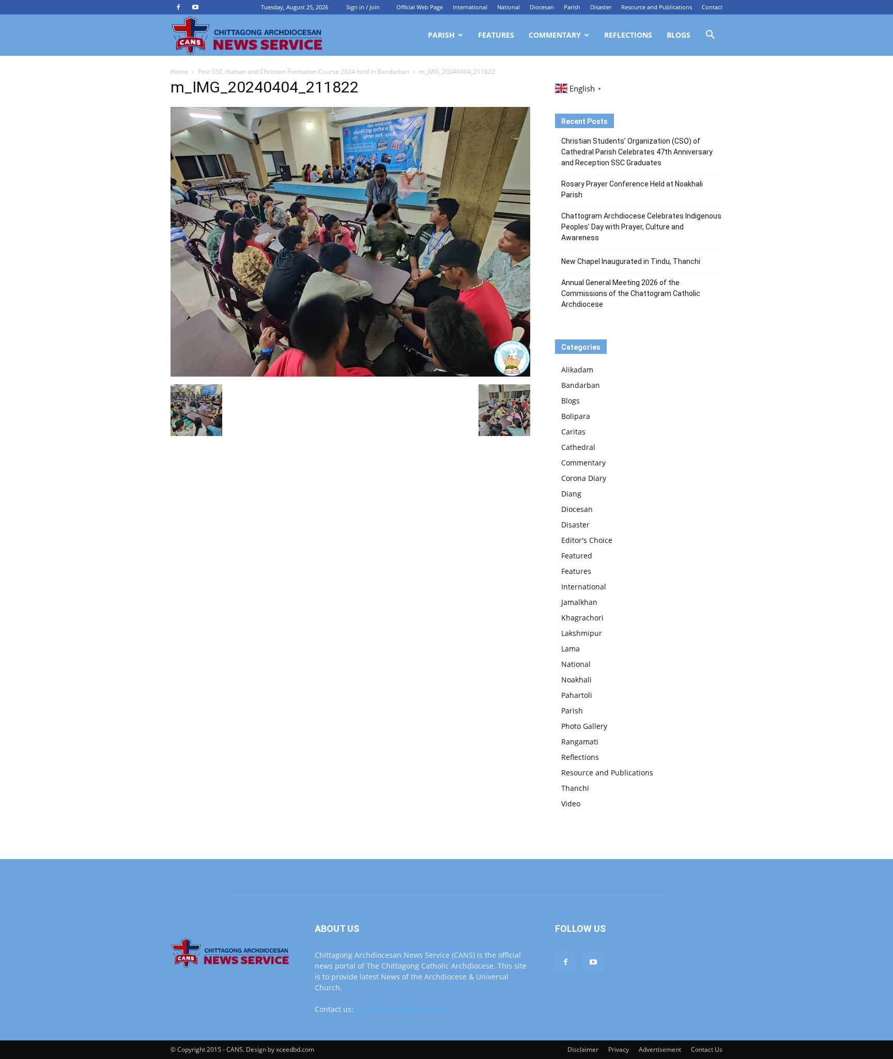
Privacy (618, 1049)
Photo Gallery (584, 726)
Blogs (678, 35)
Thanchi (575, 788)
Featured (576, 555)
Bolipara (575, 416)
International (470, 7)
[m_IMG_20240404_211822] (350, 373)
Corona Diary (583, 478)
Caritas (573, 432)
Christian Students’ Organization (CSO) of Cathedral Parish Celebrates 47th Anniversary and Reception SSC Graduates (637, 152)
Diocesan (542, 7)
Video (570, 803)
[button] (710, 36)
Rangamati (579, 741)
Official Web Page (419, 7)
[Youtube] (195, 7)
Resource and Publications (656, 7)
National (508, 7)
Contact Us (706, 1049)
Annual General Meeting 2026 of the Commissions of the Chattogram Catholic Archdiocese (630, 293)
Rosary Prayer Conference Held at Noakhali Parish (632, 189)
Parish (572, 7)
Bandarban (580, 385)
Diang (571, 494)
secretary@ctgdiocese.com (402, 1009)
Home (179, 71)
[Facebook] (178, 7)
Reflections (628, 35)
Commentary (555, 35)
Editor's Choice (586, 540)
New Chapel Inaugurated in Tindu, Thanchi (630, 261)
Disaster (600, 7)
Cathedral (578, 447)
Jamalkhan (579, 602)
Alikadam (577, 370)
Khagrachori (582, 617)
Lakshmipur (581, 633)
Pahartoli (576, 695)
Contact (712, 7)
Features (496, 35)
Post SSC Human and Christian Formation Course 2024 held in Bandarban (303, 71)
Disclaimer (582, 1049)
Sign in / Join (363, 7)
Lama (570, 648)
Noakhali (576, 679)
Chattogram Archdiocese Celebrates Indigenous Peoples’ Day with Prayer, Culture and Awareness (641, 227)
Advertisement (660, 1049)
